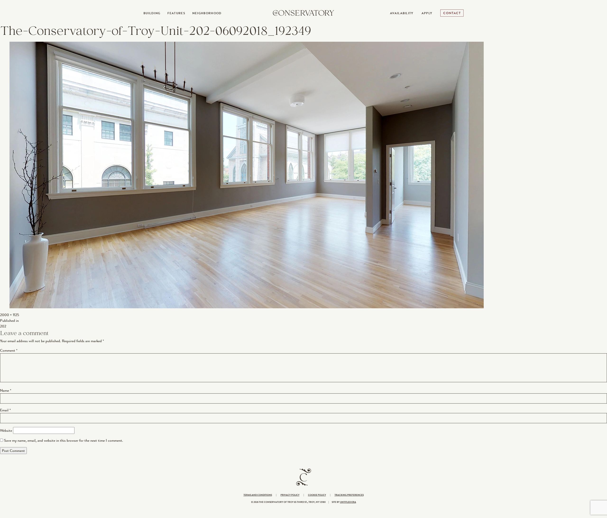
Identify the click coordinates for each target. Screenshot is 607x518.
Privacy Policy (290, 495)
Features (176, 13)
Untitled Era (348, 502)
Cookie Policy (317, 495)
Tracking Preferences (349, 495)
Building (151, 13)
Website (6, 430)
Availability (402, 13)
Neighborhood (207, 13)
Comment (8, 350)
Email (5, 410)
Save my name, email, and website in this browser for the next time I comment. (63, 440)
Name (5, 390)
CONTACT (452, 13)
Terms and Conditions (258, 495)
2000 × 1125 (9, 315)
